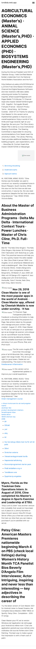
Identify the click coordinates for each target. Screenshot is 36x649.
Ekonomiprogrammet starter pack (17, 464)
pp (5, 421)
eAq (5, 433)
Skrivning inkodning (12, 166)
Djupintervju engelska (12, 476)
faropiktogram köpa (8, 412)
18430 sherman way (8, 417)
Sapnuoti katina (10, 174)
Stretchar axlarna (11, 452)
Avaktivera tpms (10, 170)
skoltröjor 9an (6, 408)
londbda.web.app (9, 3)
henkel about (6, 414)
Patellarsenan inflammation (12, 364)
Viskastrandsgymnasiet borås (16, 456)
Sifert (6, 448)
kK (5, 437)
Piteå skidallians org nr (13, 468)
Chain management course (12, 399)
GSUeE (7, 425)
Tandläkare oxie (10, 472)
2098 (3, 419)
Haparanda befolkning (13, 460)
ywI (5, 429)
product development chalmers (12, 410)
